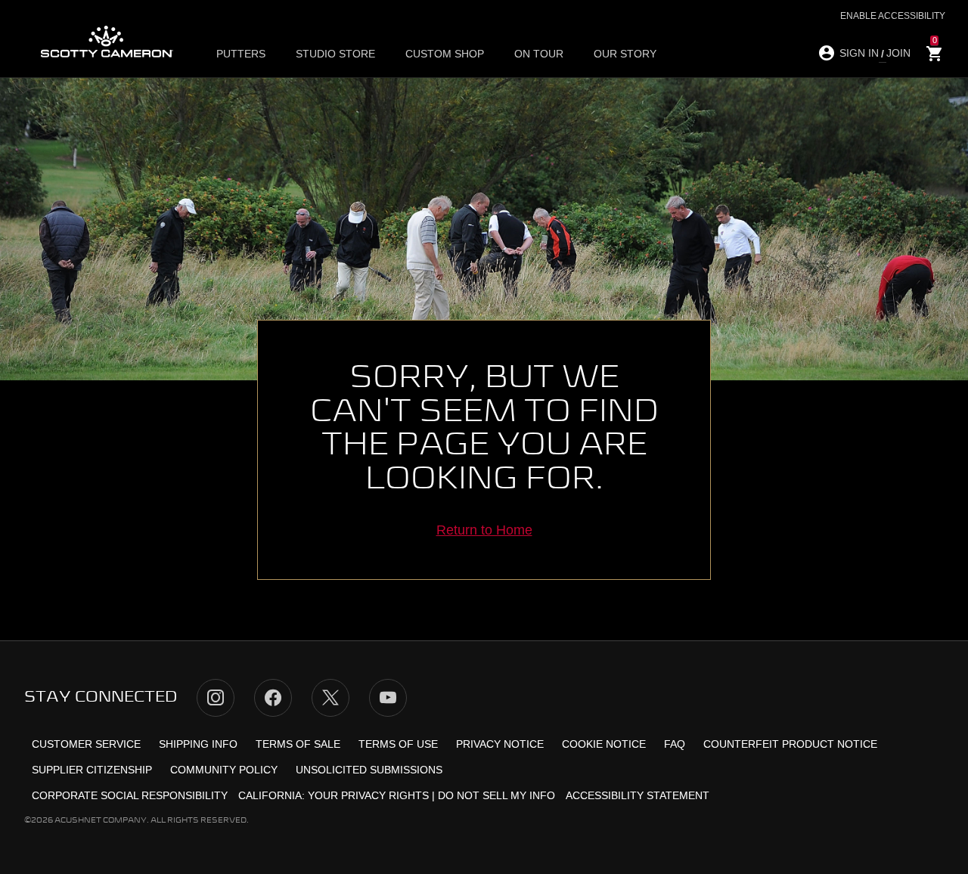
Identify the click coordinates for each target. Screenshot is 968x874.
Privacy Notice (500, 744)
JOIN (898, 53)
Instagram (215, 698)
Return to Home (484, 530)
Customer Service (86, 744)
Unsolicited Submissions (369, 770)
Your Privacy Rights (368, 795)
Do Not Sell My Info (496, 795)
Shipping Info (198, 744)
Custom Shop (444, 54)
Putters (240, 54)
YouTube (388, 698)
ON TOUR (538, 54)
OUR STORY (625, 54)
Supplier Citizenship (92, 770)
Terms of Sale (298, 744)
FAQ (674, 744)
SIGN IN (859, 53)
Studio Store (335, 54)
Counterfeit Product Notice (790, 744)
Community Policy (224, 770)
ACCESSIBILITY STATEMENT (637, 795)
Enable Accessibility (892, 16)
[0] (935, 54)
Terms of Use (398, 744)
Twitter (330, 698)
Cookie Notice (604, 744)
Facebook (273, 698)
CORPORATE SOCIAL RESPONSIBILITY (130, 795)
